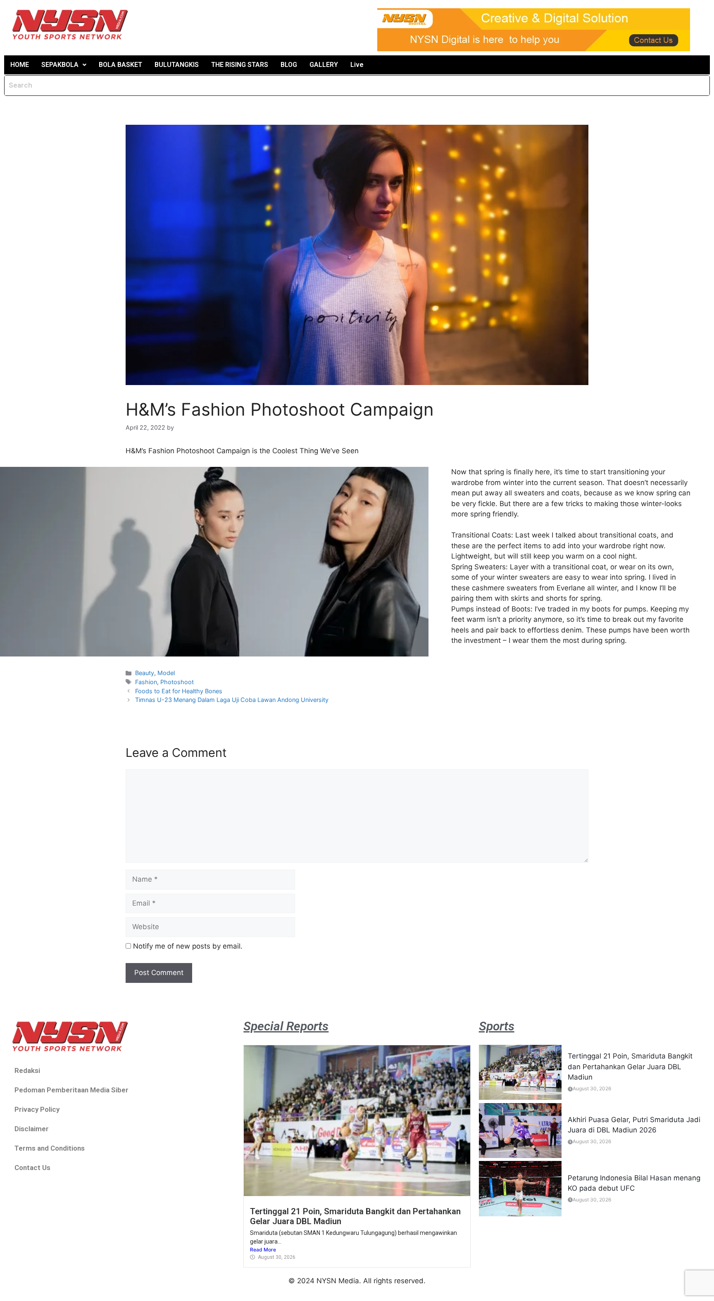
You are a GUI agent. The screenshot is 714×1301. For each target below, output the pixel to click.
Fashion (146, 681)
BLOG (289, 65)
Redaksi (27, 1070)
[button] (64, 64)
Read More (263, 1249)
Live (357, 65)
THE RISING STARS (239, 65)
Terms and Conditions (49, 1148)
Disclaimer (31, 1129)
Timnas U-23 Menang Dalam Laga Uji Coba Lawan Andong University (231, 699)
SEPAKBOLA (60, 65)
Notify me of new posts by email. (188, 946)
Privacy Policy (37, 1109)
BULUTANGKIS (177, 65)
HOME (19, 65)
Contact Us (32, 1167)
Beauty (144, 672)
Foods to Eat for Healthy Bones (178, 691)
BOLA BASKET (120, 65)
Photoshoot (177, 681)
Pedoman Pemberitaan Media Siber (71, 1090)
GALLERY (323, 65)
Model (166, 672)
